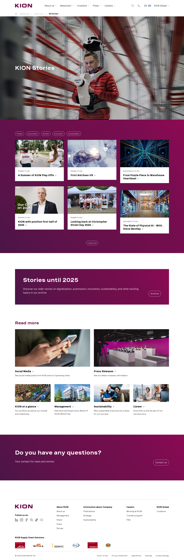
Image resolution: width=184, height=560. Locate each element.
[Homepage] (23, 5)
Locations (161, 511)
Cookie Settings (162, 556)
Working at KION (134, 511)
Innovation (58, 134)
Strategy (87, 515)
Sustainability (73, 134)
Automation (33, 134)
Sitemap (148, 556)
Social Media (23, 371)
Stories (60, 528)
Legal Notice (136, 556)
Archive (155, 293)
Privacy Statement (119, 556)
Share (59, 520)
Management (63, 406)
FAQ (128, 520)
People (19, 134)
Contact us (161, 462)
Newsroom (39, 14)
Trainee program (134, 515)
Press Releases (104, 371)
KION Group (24, 14)
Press (59, 524)
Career (138, 406)
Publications (89, 511)
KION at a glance (26, 406)
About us (61, 511)
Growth (46, 134)
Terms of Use (102, 556)
